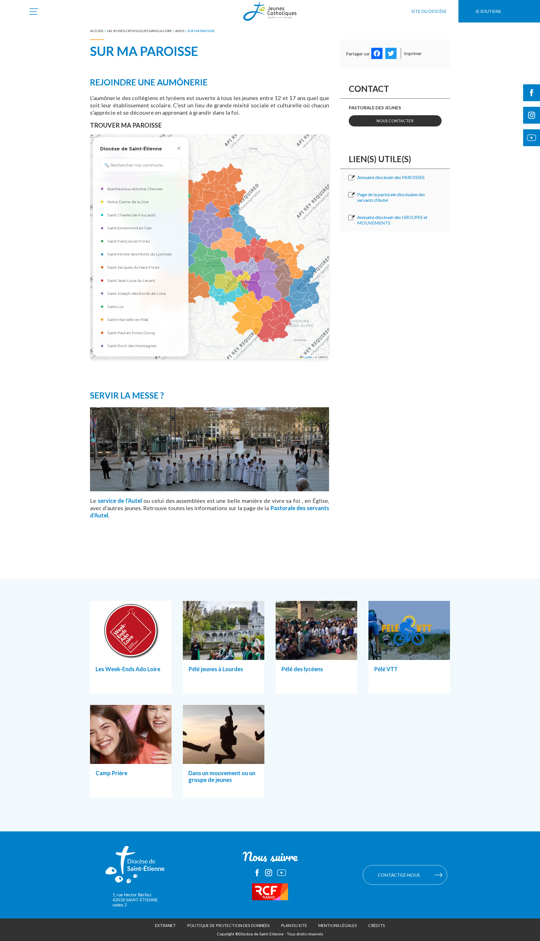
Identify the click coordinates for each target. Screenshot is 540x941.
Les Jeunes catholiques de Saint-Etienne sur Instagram (269, 873)
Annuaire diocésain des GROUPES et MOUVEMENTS (392, 219)
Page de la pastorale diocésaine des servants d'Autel (391, 197)
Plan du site (294, 925)
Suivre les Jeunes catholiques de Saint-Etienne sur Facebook (531, 92)
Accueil (97, 31)
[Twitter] (391, 53)
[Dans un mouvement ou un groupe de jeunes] (223, 757)
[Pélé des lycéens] (316, 653)
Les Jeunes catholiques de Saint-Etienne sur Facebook (257, 873)
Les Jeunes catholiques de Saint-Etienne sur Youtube (281, 873)
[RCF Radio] (270, 891)
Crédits (376, 925)
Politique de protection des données (228, 925)
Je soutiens (488, 11)
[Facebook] (376, 53)
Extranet (165, 925)
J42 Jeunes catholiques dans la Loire (139, 31)
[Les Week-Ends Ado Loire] (130, 653)
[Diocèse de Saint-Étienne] (135, 867)
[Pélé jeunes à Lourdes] (223, 653)
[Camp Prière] (130, 757)
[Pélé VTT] (409, 653)
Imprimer (413, 53)
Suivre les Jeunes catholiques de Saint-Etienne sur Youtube (531, 137)
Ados (179, 31)
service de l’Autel (120, 500)
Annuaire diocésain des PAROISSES (391, 177)
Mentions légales (337, 925)
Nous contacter (395, 120)
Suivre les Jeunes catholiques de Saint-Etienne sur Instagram (531, 115)
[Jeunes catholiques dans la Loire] (270, 14)
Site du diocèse (429, 11)
